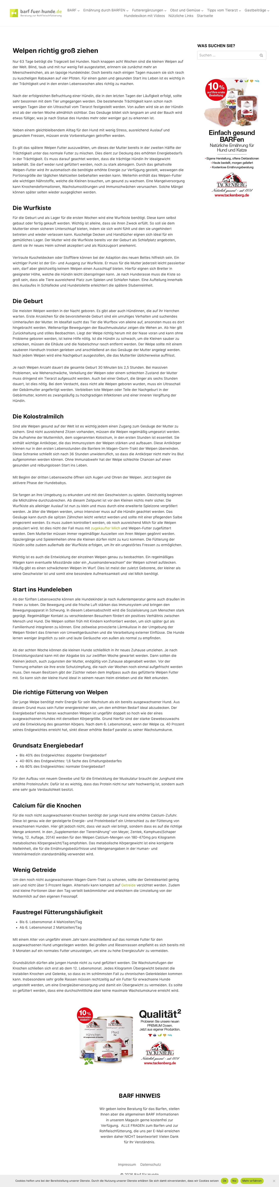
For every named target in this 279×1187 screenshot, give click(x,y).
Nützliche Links (181, 16)
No (234, 1180)
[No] (274, 1181)
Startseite (205, 16)
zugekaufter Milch (105, 528)
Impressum (127, 1164)
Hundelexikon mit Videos (144, 16)
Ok (225, 1180)
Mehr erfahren (252, 1180)
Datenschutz (150, 1164)
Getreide (128, 885)
